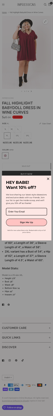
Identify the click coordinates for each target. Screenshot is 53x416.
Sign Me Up (26, 222)
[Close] (48, 179)
